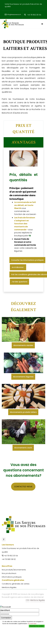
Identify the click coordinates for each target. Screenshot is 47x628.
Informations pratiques (12, 577)
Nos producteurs (9, 573)
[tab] (23, 128)
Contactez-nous (23, 486)
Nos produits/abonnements (14, 570)
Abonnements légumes (23, 377)
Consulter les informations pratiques (27, 260)
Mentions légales (9, 587)
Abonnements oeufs (23, 447)
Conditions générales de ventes (15, 584)
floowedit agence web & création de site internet (23, 597)
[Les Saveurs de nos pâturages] (4, 539)
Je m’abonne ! (18, 267)
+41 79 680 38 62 (9, 559)
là (30, 235)
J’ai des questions (19, 281)
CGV (28, 600)
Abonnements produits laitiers (23, 412)
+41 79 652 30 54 (34, 15)
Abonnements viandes (23, 345)
